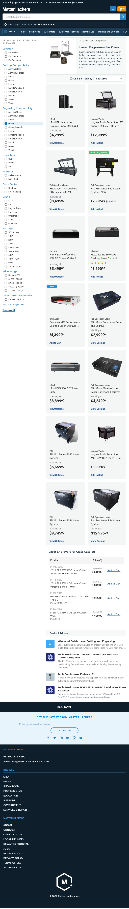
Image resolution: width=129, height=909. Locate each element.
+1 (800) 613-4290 (74, 2)
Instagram (61, 738)
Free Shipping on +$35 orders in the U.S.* (23, 2)
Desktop (12, 188)
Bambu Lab (88, 31)
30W (10, 243)
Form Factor (10, 184)
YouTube (81, 738)
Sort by (88, 78)
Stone (11, 99)
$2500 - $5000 (15, 283)
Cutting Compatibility (16, 65)
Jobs (6, 848)
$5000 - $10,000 (15, 286)
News (7, 781)
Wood (11, 103)
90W (10, 262)
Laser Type (9, 155)
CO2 (10, 159)
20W (10, 240)
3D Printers (49, 31)
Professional (12, 790)
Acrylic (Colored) (16, 73)
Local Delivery (13, 839)
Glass (11, 80)
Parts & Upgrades (13, 304)
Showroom (11, 786)
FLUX (10, 200)
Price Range (10, 271)
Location (8, 48)
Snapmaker (13, 216)
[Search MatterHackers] (123, 16)
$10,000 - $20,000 (16, 290)
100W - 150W (14, 266)
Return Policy (13, 853)
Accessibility (12, 867)
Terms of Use (12, 862)
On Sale (77, 78)
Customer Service (55, 2)
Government (12, 805)
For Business (14, 60)
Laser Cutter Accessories (17, 295)
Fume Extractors (16, 299)
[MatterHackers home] (16, 9)
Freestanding (14, 191)
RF (9, 166)
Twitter (55, 738)
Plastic (11, 95)
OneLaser (13, 223)
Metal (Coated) (15, 91)
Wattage (8, 228)
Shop (6, 776)
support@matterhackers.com (26, 761)
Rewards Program (16, 844)
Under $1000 (14, 275)
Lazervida (12, 212)
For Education (14, 56)
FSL (10, 204)
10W (10, 236)
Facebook (48, 738)
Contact (9, 829)
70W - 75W (13, 259)
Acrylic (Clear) (15, 69)
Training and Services (108, 31)
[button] (64, 24)
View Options (56, 143)
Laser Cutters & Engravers (94, 41)
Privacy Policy (13, 858)
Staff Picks (34, 31)
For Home (13, 52)
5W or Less (13, 232)
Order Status (12, 834)
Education (10, 795)
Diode (11, 162)
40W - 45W (13, 247)
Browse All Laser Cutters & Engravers (20, 41)
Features (8, 171)
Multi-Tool (13, 179)
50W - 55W (13, 251)
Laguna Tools (14, 208)
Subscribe (64, 730)
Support (9, 800)
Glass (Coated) (15, 127)
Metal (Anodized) (16, 88)
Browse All (9, 310)
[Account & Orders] (113, 8)
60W (10, 255)
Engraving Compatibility (18, 108)
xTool (10, 219)
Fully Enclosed (15, 175)
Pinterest (74, 738)
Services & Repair (15, 809)
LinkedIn (68, 738)
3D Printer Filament (69, 31)
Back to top (64, 707)
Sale (23, 31)
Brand (6, 196)
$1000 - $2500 (15, 279)
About (7, 825)
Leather (12, 84)
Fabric (11, 76)
